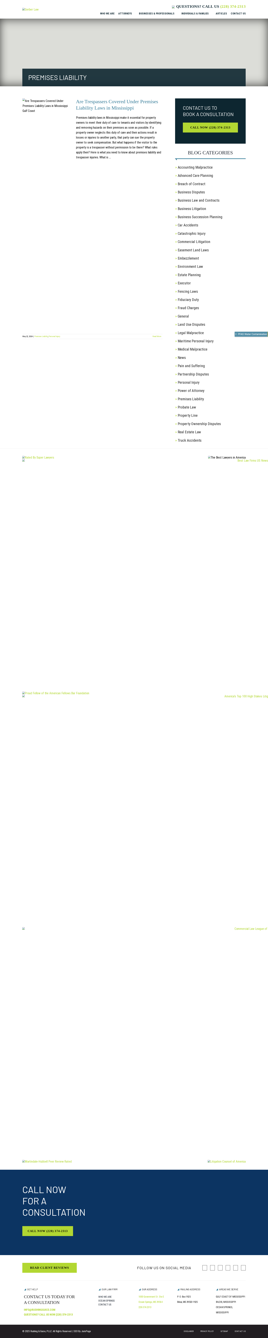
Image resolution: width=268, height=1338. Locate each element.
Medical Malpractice (192, 349)
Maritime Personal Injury (196, 341)
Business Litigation (192, 209)
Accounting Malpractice (195, 167)
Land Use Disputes (191, 324)
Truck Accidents (190, 440)
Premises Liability (41, 336)
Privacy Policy (207, 1331)
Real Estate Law (189, 432)
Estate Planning (189, 275)
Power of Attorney (191, 391)
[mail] (235, 1267)
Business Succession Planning (200, 217)
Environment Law (190, 266)
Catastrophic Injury (191, 233)
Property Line (188, 415)
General (183, 316)
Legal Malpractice (191, 333)
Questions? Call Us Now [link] (48, 1314)
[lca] (227, 1161)
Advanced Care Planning (195, 175)
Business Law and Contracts (198, 200)
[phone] (243, 1267)
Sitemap (224, 1331)
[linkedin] (220, 1267)
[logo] (30, 9)
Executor (184, 283)
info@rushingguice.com (39, 1309)
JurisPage (86, 1331)
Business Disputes (191, 192)
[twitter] (212, 1267)
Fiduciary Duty (188, 300)
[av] (47, 1161)
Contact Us (240, 1331)
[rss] (228, 1267)
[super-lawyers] (38, 457)
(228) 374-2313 (233, 6)
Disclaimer (189, 1331)
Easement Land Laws (193, 250)
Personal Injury (54, 336)
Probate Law (187, 407)
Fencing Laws (188, 291)
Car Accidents (188, 225)
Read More (157, 336)
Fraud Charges (188, 308)
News (182, 357)
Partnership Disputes (193, 374)
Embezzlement (188, 258)
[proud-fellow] (55, 693)
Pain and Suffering (191, 366)
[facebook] (204, 1267)
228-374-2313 (144, 1307)
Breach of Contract (191, 184)
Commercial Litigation (194, 242)
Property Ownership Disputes (199, 424)
